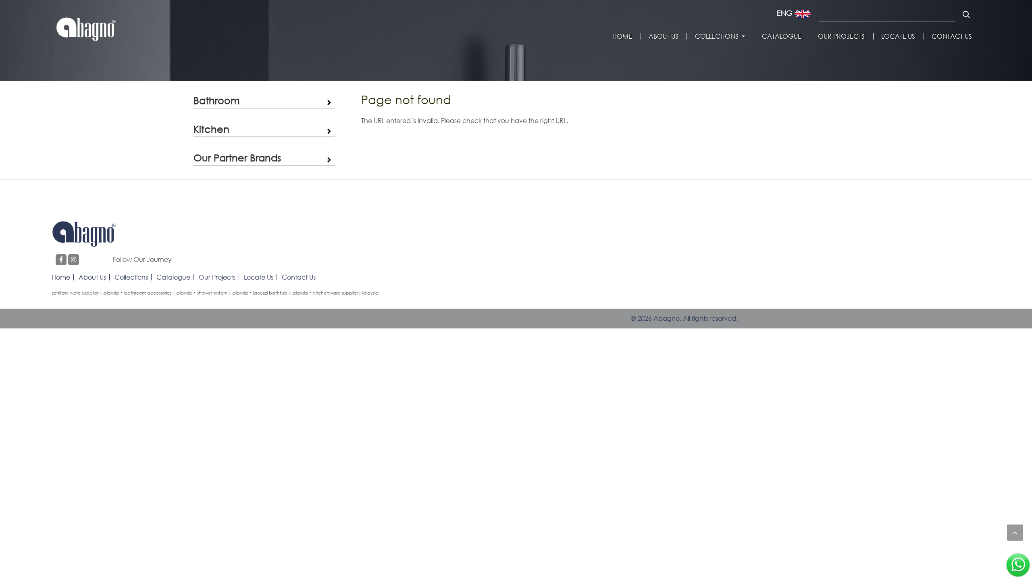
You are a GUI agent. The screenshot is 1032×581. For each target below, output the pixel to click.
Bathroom (217, 100)
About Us (663, 36)
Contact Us (952, 36)
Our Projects (841, 36)
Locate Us (898, 36)
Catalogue (781, 36)
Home (622, 36)
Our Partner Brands (237, 157)
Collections (717, 36)
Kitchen (211, 129)
